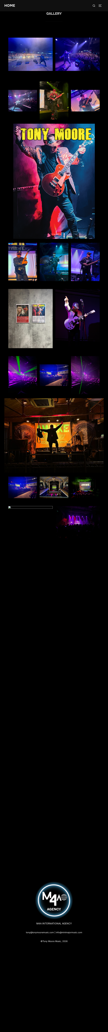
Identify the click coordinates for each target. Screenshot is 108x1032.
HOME (9, 5)
